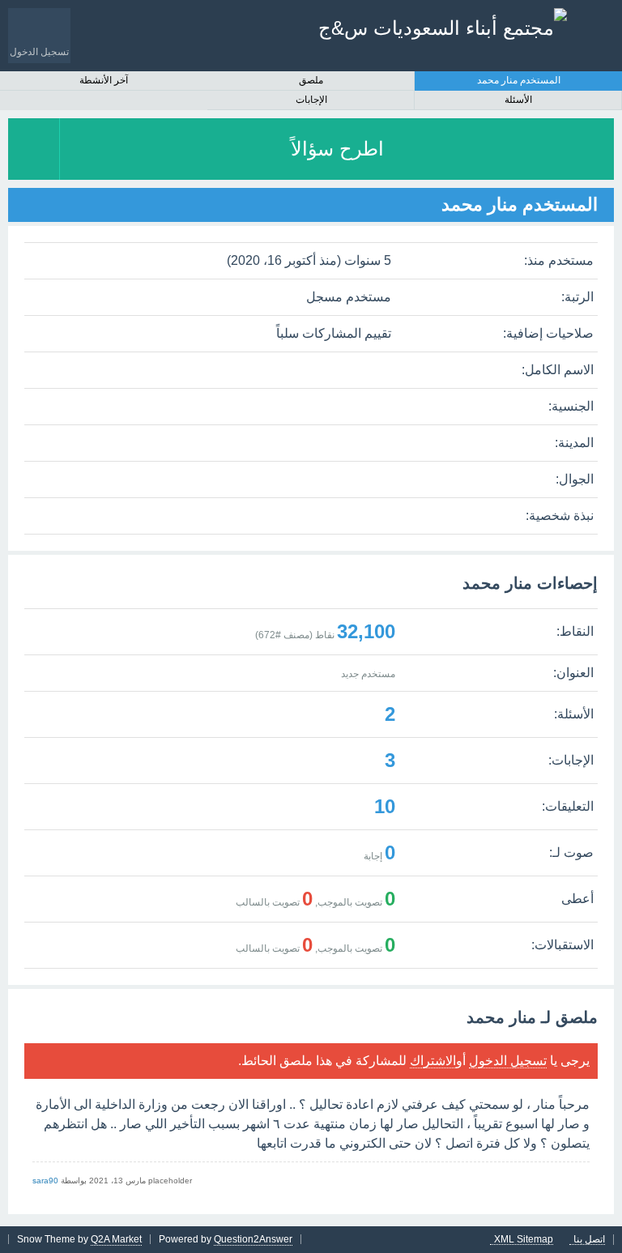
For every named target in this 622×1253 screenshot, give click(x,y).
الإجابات (311, 99)
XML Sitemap (523, 1239)
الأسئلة (518, 99)
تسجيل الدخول (508, 1061)
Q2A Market (116, 1239)
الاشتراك (433, 1061)
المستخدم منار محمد (518, 80)
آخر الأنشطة (103, 80)
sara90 (45, 1180)
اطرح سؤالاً (337, 149)
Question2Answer (253, 1239)
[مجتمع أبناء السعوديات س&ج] (442, 28)
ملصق (311, 80)
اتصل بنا (589, 1239)
